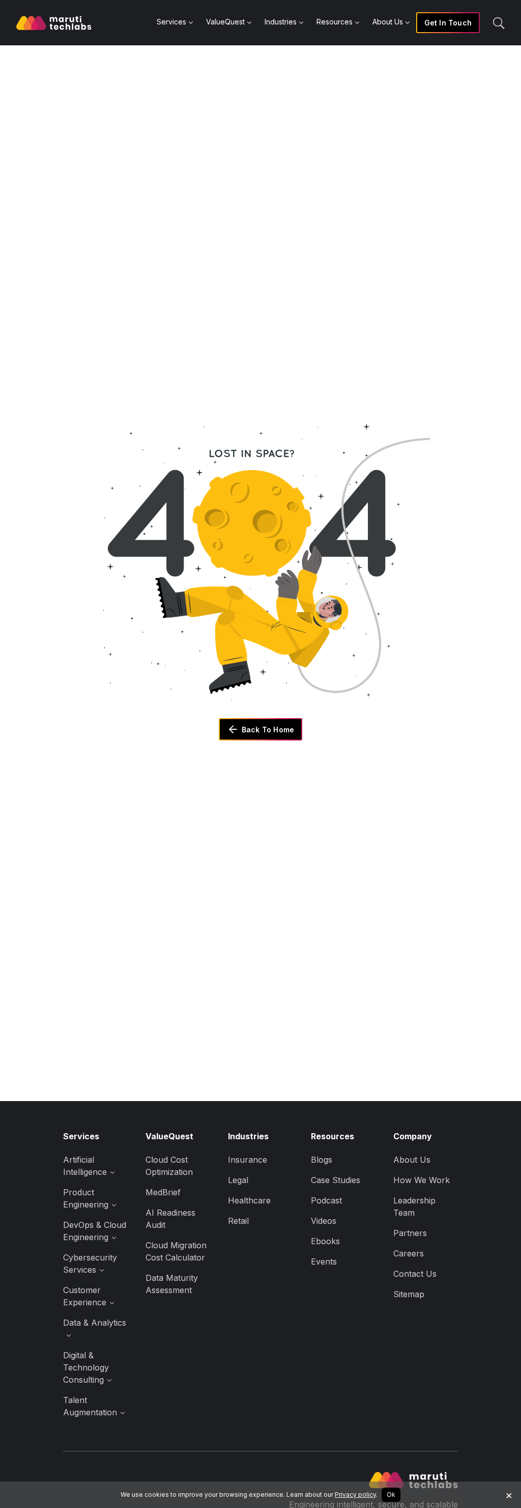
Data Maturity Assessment (172, 1284)
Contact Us (415, 1274)
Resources (334, 21)
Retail (238, 1221)
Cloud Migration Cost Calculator (176, 1251)
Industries (281, 21)
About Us (387, 21)
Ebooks (325, 1241)
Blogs (321, 1160)
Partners (410, 1233)
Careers (408, 1253)
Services (171, 21)
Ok (391, 1494)
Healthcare (249, 1200)
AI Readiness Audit (170, 1219)
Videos (323, 1221)
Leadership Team (414, 1206)
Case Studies (335, 1180)
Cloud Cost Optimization (169, 1166)
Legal (238, 1180)
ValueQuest (225, 21)
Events (324, 1261)
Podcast (326, 1200)
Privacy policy (355, 1494)
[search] (499, 22)
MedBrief (163, 1192)
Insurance (247, 1160)
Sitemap (408, 1294)
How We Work (421, 1180)
